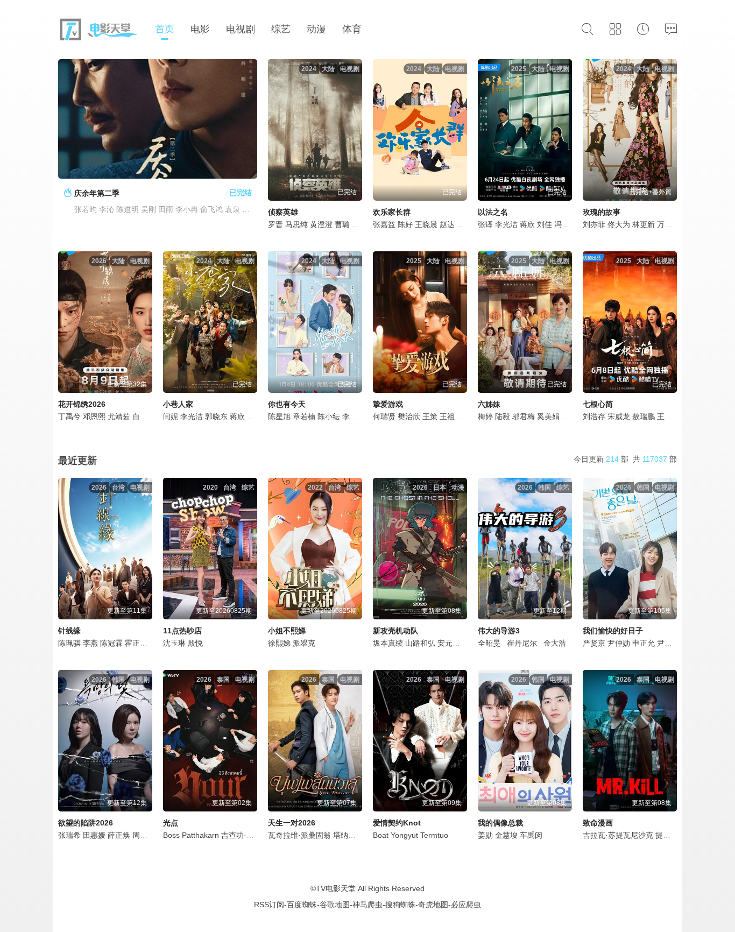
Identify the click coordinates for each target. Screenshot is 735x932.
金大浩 (554, 643)
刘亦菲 (594, 224)
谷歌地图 (335, 904)
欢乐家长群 (392, 212)
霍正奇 (136, 643)
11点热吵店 (182, 630)
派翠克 (304, 643)
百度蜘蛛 (302, 904)
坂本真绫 (388, 643)
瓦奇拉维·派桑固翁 (299, 835)
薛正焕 (119, 835)
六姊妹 (489, 404)
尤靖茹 (119, 416)
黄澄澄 (321, 224)
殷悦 (195, 643)
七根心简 (598, 404)
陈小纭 (328, 416)
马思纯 (296, 224)
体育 (352, 29)
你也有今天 (287, 404)
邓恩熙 (94, 416)
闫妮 (170, 416)
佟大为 (618, 224)
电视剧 (240, 29)
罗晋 (275, 224)
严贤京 (594, 643)
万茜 (664, 224)
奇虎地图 (433, 904)
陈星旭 (279, 416)
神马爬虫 (367, 904)
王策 (429, 416)
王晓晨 (426, 224)
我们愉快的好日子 (613, 630)
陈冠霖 (111, 643)
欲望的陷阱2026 (85, 822)
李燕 (90, 643)
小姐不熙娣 (287, 630)
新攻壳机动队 (395, 630)
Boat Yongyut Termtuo (410, 835)
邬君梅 (523, 416)
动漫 (316, 29)
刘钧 (569, 416)
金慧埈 (506, 835)
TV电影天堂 (336, 888)
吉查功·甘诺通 (245, 835)
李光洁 (506, 224)
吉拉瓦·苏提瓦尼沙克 (618, 835)
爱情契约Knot (397, 822)
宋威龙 (618, 416)
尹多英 (668, 643)
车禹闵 (531, 835)
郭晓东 (216, 416)
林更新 (643, 224)
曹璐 (342, 224)
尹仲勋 (618, 643)
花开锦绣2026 (81, 404)
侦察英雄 (283, 212)
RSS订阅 (269, 904)
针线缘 (69, 630)
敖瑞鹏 (643, 416)
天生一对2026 (291, 822)
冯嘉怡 (565, 224)
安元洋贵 (452, 643)
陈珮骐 (69, 643)
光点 (170, 822)
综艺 (281, 29)
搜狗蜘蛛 (400, 904)
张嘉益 (384, 224)
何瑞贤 (384, 416)
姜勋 (485, 835)
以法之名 (493, 212)
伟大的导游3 (499, 630)
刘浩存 (594, 416)
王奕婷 (668, 416)
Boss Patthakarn (191, 835)
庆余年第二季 (96, 193)
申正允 (643, 643)
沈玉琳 (174, 643)
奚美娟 (548, 416)
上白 (359, 224)
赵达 (447, 224)
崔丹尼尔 (522, 643)
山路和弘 (420, 643)
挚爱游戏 (388, 404)
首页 (164, 29)
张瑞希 (69, 835)
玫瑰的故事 (601, 212)
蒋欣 (527, 224)
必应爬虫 (466, 904)
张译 (485, 224)
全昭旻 (489, 643)
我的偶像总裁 (500, 822)
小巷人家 (178, 404)
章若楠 (304, 416)
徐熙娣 (279, 643)
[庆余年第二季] (157, 119)
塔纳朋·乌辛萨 (357, 835)
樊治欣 (409, 416)
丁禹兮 (69, 416)
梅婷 (485, 416)
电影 (200, 29)
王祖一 (451, 416)
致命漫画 (598, 822)
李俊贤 (353, 416)
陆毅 (502, 416)
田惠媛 (94, 835)
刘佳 (544, 224)
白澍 (139, 416)
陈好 (405, 224)
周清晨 (143, 835)
